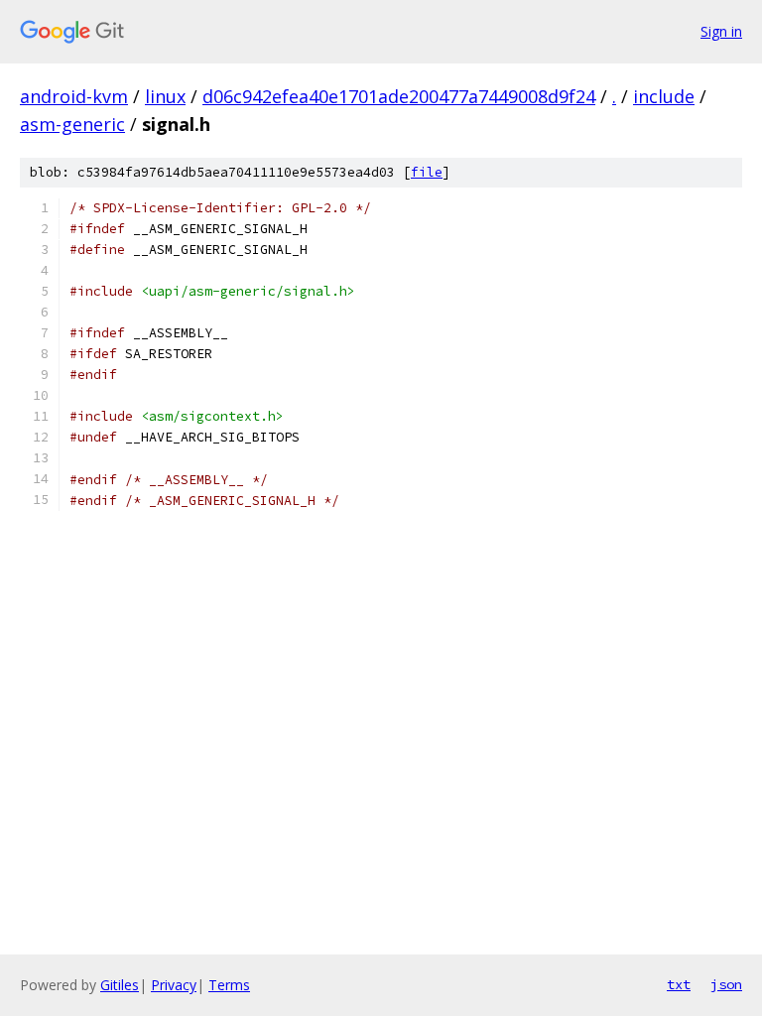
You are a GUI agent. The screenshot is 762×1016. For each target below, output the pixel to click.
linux (165, 96)
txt (679, 984)
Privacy (173, 984)
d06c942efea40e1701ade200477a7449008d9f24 (398, 96)
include (664, 96)
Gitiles (119, 984)
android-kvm (74, 96)
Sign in (721, 31)
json (726, 984)
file (427, 172)
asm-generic (72, 124)
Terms (229, 984)
